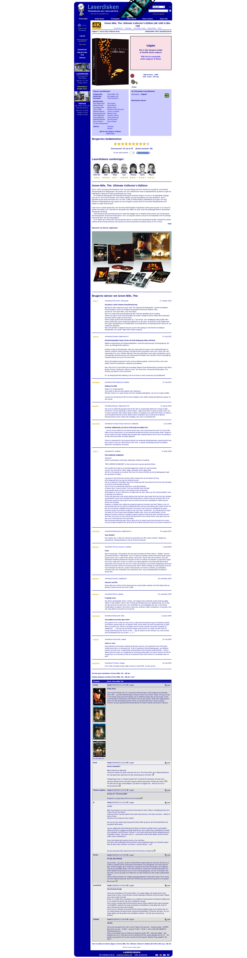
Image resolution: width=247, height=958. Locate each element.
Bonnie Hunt (111, 107)
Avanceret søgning (160, 14)
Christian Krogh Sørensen (122, 424)
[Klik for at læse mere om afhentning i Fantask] (82, 96)
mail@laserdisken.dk (124, 955)
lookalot (115, 336)
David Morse (111, 105)
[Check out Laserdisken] (80, 26)
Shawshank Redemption (113, 216)
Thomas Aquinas (119, 547)
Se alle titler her (98, 758)
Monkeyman (117, 531)
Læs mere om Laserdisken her (99, 13)
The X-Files (158, 222)
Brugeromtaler (152, 28)
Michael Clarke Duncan (115, 109)
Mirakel (110, 128)
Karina (115, 594)
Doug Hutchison (113, 117)
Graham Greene (113, 115)
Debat (159, 28)
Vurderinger (128, 28)
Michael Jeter (112, 113)
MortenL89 (116, 616)
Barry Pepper (112, 121)
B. (113, 451)
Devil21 (115, 578)
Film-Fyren (116, 301)
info (170, 7)
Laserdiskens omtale (139, 28)
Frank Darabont (112, 98)
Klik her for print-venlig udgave (132, 947)
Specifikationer (118, 28)
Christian (116, 663)
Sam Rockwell (112, 119)
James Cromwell (113, 111)
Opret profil (82, 44)
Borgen (115, 406)
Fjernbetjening (118, 382)
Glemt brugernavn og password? (82, 40)
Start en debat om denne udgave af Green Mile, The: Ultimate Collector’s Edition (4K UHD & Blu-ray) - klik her (131, 944)
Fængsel (110, 126)
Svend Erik (116, 639)
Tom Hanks (111, 103)
